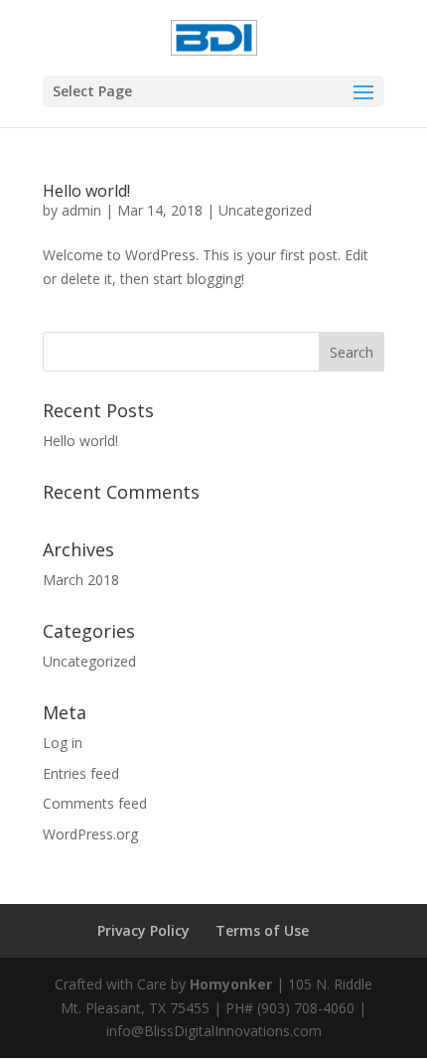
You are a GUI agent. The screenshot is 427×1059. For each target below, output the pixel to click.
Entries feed (81, 773)
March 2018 (81, 579)
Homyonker (231, 984)
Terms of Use (262, 930)
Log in (62, 742)
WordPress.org (90, 834)
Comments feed (95, 803)
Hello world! (86, 191)
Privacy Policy (143, 930)
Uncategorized (265, 210)
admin (81, 210)
